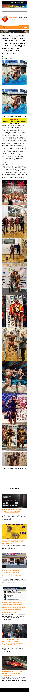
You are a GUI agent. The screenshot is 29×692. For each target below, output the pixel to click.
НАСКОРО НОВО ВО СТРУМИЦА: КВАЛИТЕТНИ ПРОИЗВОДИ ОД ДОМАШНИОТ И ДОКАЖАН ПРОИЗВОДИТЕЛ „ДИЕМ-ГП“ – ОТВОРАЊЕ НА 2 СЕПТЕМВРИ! (12, 572)
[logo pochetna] (14, 18)
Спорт (11, 58)
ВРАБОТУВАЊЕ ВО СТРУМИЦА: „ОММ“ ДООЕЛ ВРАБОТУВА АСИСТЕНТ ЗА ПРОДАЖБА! (12, 511)
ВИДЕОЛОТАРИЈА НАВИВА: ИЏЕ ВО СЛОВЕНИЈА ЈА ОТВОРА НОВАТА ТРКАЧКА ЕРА (13, 673)
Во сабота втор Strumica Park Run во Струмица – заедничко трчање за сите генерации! (13, 541)
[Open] (25, 27)
